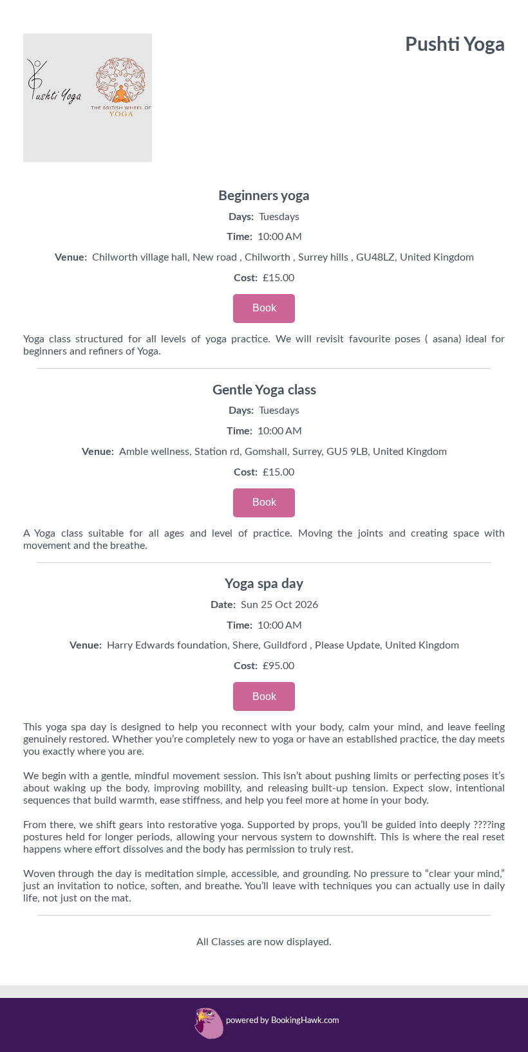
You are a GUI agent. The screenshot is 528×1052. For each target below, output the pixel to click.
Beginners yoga (264, 196)
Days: (241, 217)
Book (264, 307)
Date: (223, 605)
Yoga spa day (264, 584)
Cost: (246, 278)
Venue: (71, 257)
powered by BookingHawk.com (282, 1021)
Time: (239, 237)
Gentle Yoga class (264, 390)
